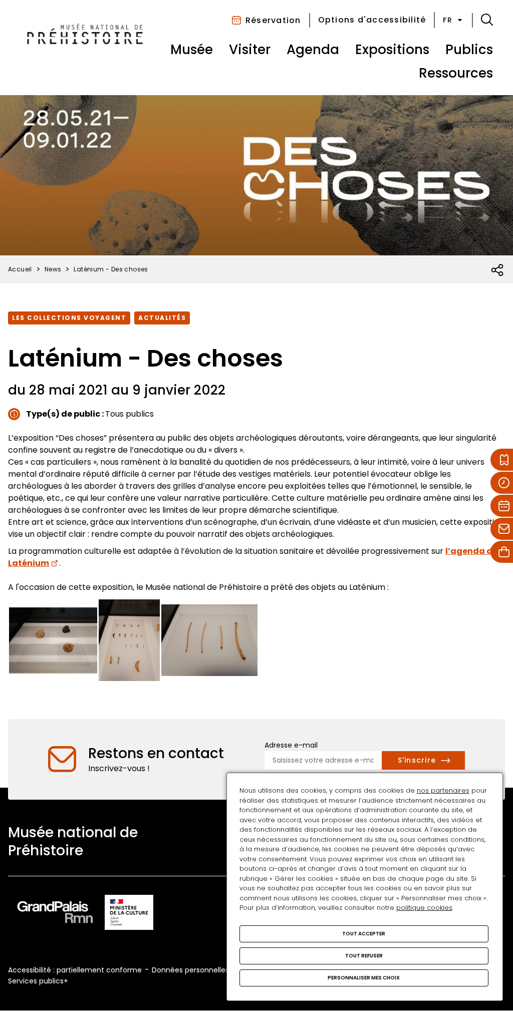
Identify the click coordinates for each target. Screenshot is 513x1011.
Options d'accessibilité (372, 20)
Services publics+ (38, 981)
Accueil (20, 269)
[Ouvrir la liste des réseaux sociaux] (497, 270)
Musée (191, 50)
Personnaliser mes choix (364, 977)
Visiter (250, 50)
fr (447, 20)
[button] (487, 20)
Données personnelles (190, 970)
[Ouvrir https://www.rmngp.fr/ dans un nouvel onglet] (55, 914)
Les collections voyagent (69, 317)
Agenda (313, 50)
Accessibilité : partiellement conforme (75, 970)
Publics (469, 50)
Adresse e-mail (291, 745)
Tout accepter (363, 933)
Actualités (162, 317)
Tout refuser (364, 955)
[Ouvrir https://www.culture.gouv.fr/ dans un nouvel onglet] (129, 914)
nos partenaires (443, 790)
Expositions (392, 50)
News (53, 269)
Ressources (456, 73)
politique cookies (424, 907)
